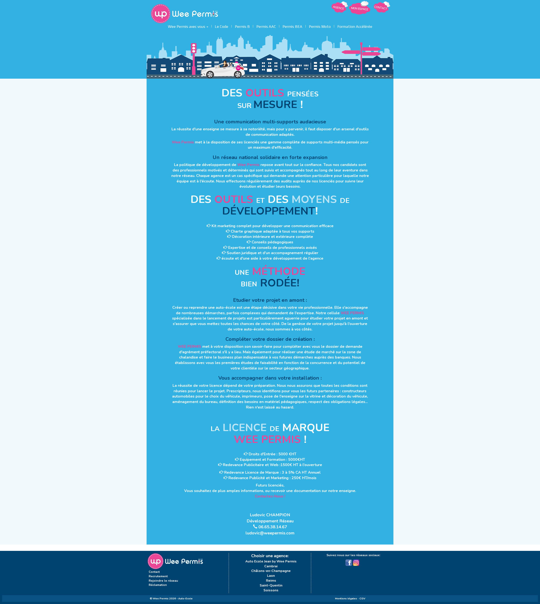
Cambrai (271, 566)
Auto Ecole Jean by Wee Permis (271, 561)
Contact (154, 572)
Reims (271, 580)
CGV (362, 598)
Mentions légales (346, 598)
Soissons (270, 590)
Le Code (221, 26)
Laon (271, 575)
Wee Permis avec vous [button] (187, 26)
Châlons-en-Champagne (271, 571)
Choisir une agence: (270, 556)
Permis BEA (292, 26)
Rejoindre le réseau (163, 580)
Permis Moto (320, 26)
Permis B (242, 26)
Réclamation (158, 585)
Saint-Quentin (271, 585)
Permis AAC (266, 26)
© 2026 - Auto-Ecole (171, 598)
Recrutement (158, 576)
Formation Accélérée (354, 26)
